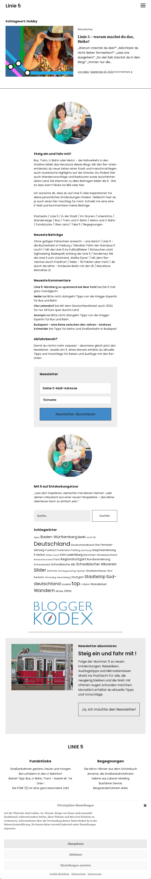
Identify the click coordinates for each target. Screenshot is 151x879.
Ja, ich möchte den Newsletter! (109, 709)
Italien (49, 555)
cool (89, 537)
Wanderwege (43, 220)
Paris (56, 559)
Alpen (37, 537)
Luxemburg (75, 555)
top (76, 583)
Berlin (82, 537)
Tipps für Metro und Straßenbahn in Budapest (85, 329)
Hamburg (86, 550)
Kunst (56, 555)
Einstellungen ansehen (75, 865)
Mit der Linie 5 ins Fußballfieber (66, 250)
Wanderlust (98, 584)
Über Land (61, 224)
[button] (145, 805)
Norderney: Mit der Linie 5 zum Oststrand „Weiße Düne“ (73, 256)
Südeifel (66, 584)
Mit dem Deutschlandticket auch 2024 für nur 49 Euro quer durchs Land (73, 308)
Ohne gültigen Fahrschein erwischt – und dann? (67, 241)
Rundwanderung (98, 559)
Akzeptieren (75, 844)
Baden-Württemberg (59, 536)
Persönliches (85, 29)
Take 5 (75, 224)
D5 (94, 537)
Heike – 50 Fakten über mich (89, 262)
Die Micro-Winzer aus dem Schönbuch (110, 769)
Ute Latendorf (44, 306)
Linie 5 (13, 5)
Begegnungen (93, 224)
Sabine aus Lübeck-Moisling (110, 778)
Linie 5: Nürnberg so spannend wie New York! (65, 287)
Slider (40, 570)
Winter (59, 591)
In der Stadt (69, 216)
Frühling (75, 550)
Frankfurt (50, 550)
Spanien (81, 570)
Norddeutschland (107, 555)
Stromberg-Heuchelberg (58, 577)
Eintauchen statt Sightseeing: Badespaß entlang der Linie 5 (73, 252)
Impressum (94, 873)
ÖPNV (68, 591)
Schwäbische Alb (63, 564)
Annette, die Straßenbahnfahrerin (110, 774)
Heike (38, 296)
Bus (57, 220)
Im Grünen (87, 216)
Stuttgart (77, 577)
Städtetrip (95, 576)
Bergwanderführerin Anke (110, 788)
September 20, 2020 (102, 72)
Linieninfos (105, 216)
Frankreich (63, 550)
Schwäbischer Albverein (96, 564)
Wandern (44, 590)
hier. (82, 185)
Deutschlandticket (82, 545)
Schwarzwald (42, 564)
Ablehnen (75, 854)
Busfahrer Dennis (110, 783)
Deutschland (52, 544)
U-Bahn (85, 584)
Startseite (40, 216)
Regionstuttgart (73, 559)
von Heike (83, 72)
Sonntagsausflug (67, 570)
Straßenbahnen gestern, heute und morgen (40, 769)
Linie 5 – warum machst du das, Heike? (106, 39)
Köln (63, 555)
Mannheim (89, 555)
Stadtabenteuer (96, 571)
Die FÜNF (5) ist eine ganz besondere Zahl (40, 788)
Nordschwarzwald (43, 559)
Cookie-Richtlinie (59, 873)
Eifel (97, 545)
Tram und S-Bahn (75, 220)
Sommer (52, 570)
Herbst (40, 555)
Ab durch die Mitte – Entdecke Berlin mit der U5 (74, 264)
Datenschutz (78, 873)
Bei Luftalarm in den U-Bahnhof (40, 774)
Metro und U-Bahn (102, 220)
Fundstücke (44, 224)
